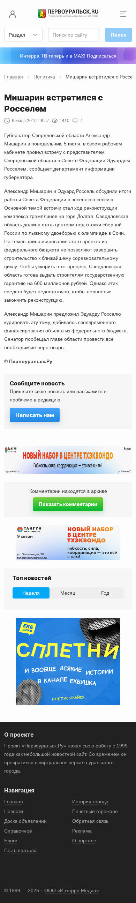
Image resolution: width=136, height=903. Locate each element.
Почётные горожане (95, 811)
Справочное (18, 831)
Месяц (67, 593)
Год (105, 593)
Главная (13, 77)
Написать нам (34, 415)
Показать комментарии (68, 504)
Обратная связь (90, 821)
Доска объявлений (25, 821)
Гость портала (20, 850)
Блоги (10, 840)
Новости (13, 811)
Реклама (82, 831)
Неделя (31, 593)
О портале (84, 840)
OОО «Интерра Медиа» (71, 890)
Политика (44, 77)
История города (90, 801)
